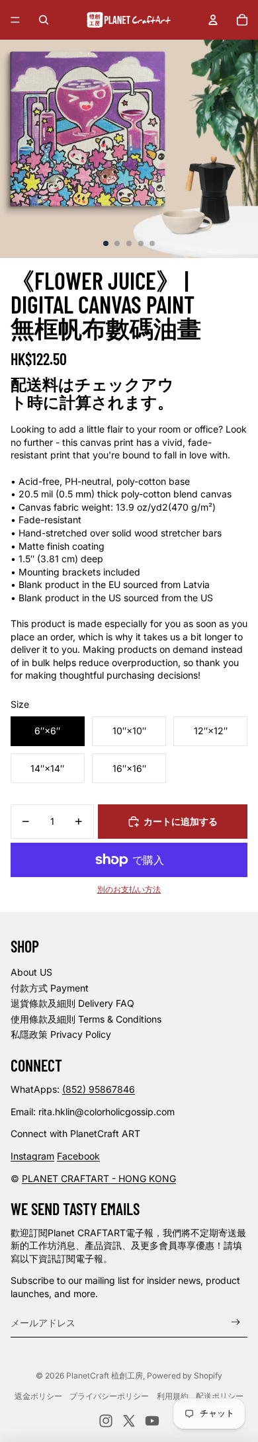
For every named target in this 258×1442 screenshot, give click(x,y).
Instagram (32, 1156)
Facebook (78, 1156)
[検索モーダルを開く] (43, 19)
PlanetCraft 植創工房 (104, 1375)
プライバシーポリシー (109, 1396)
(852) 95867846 (98, 1089)
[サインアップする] (235, 1322)
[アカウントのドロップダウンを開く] (213, 19)
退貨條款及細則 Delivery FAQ (72, 1003)
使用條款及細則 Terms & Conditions (86, 1019)
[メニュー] (15, 20)
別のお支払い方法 (129, 889)
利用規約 (173, 1396)
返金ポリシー (38, 1396)
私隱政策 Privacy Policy (61, 1034)
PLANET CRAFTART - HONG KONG (99, 1178)
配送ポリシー (219, 1396)
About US (31, 972)
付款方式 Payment (50, 988)
